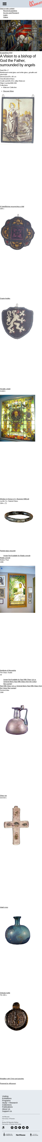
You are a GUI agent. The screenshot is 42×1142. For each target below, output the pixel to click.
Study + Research (10, 1103)
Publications (7, 1107)
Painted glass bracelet (8, 551)
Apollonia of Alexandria (8, 670)
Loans (5, 15)
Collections (7, 1105)
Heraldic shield (5, 389)
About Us (6, 1109)
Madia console (5, 558)
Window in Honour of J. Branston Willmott (14, 499)
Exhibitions (7, 1098)
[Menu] (4, 4)
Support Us (7, 1111)
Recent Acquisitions (10, 11)
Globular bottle (5, 993)
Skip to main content (7, 8)
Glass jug (3, 795)
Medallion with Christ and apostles (12, 1079)
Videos (5, 17)
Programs (6, 1101)
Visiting (5, 1096)
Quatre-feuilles (5, 298)
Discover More (8, 91)
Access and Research (11, 13)
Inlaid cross (4, 907)
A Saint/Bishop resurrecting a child (12, 206)
